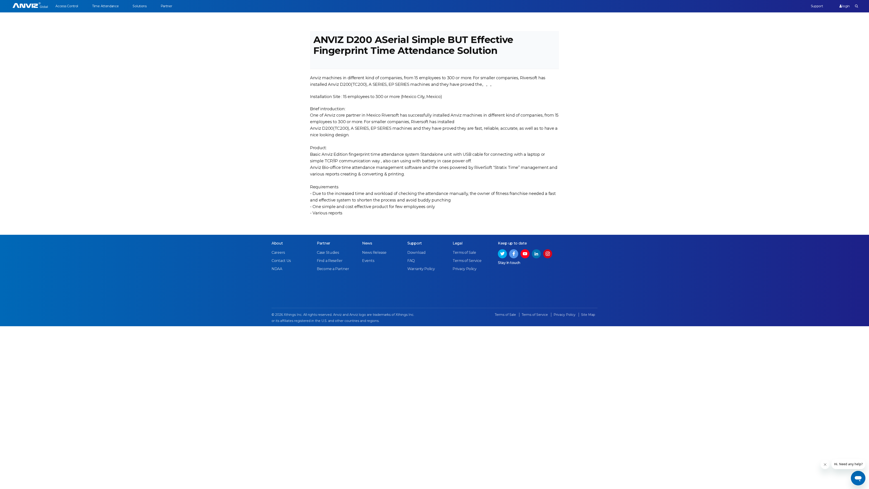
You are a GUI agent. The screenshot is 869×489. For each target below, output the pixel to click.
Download (416, 252)
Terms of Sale (464, 252)
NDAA (277, 269)
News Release (374, 252)
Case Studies (328, 252)
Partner (166, 6)
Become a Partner (333, 269)
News (367, 243)
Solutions (139, 6)
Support (817, 6)
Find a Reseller (330, 261)
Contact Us (281, 261)
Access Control (66, 6)
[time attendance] (30, 6)
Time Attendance (105, 6)
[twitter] (502, 253)
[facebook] (513, 253)
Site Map (588, 315)
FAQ (411, 261)
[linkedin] (536, 253)
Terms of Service (467, 261)
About (277, 243)
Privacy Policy (465, 269)
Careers (278, 252)
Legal (458, 243)
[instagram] (547, 253)
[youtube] (525, 253)
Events (368, 261)
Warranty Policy (421, 269)
